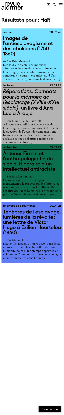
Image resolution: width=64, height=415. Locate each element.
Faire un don (50, 409)
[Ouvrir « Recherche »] (53, 4)
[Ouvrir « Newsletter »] (47, 4)
